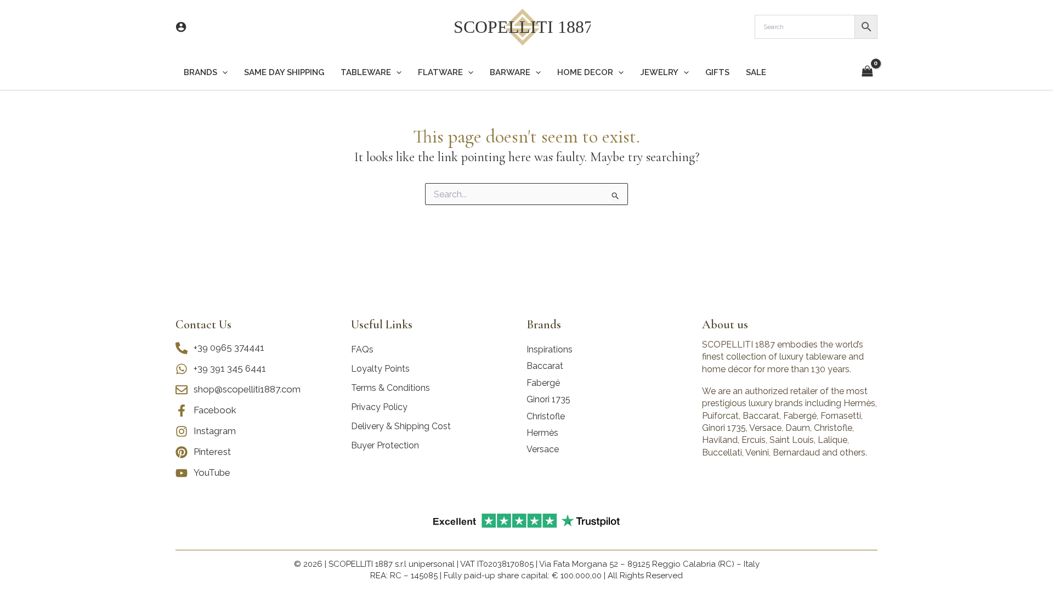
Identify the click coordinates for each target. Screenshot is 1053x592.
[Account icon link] (181, 26)
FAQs (362, 349)
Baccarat (544, 366)
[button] (222, 73)
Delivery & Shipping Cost (401, 426)
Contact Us (203, 324)
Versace (542, 449)
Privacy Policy (379, 407)
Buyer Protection (385, 445)
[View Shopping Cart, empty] (867, 72)
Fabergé (543, 383)
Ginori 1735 (548, 399)
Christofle (545, 416)
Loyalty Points (380, 368)
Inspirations (549, 349)
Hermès (542, 433)
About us (725, 324)
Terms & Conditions (390, 388)
